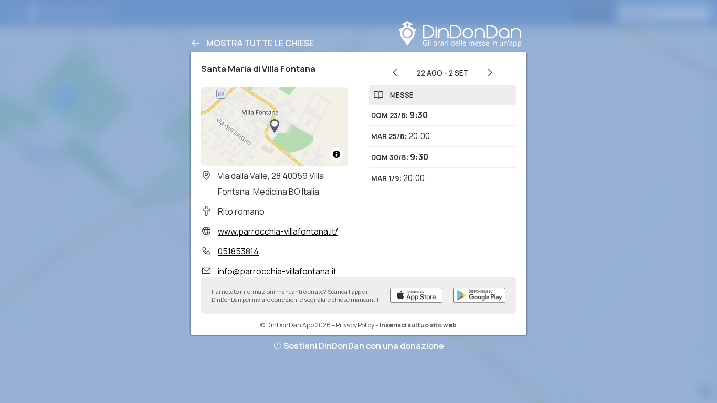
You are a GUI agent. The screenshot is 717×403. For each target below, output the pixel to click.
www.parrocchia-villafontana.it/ (278, 231)
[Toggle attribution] (336, 154)
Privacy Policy (355, 325)
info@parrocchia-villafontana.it (277, 271)
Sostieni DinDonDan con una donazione (363, 346)
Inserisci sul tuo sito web (418, 325)
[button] (274, 126)
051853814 (238, 251)
